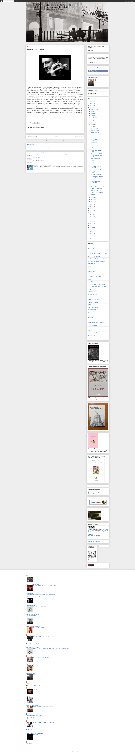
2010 (91, 229)
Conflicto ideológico (31, 731)
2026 (91, 101)
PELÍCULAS (91, 304)
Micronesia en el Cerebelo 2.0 (33, 685)
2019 (91, 210)
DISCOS (90, 266)
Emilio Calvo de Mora (102, 80)
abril (92, 126)
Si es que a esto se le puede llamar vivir (35, 596)
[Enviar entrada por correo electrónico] (30, 122)
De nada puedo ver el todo (33, 647)
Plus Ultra (29, 721)
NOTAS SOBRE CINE (93, 299)
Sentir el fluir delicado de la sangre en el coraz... (97, 187)
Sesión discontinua (31, 605)
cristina (89, 330)
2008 (91, 233)
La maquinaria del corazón (97, 174)
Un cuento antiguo (95, 158)
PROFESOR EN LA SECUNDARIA (35, 733)
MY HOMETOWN (92, 294)
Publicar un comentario (34, 130)
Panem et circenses (95, 130)
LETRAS (90, 289)
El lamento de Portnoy (32, 682)
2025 (91, 103)
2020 (91, 208)
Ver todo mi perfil (99, 82)
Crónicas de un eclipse (31, 615)
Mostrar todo (107, 745)
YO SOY (35, 689)
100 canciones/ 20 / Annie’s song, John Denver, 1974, (97, 150)
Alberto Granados (31, 729)
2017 (91, 214)
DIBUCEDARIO (91, 263)
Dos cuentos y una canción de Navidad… (35, 715)
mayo (92, 124)
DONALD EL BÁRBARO (38, 627)
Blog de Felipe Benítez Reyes (33, 626)
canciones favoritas (93, 325)
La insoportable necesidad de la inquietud (35, 645)
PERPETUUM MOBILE (93, 307)
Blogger (76, 751)
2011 (91, 227)
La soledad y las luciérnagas (95, 133)
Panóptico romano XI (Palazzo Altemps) (41, 657)
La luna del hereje (31, 673)
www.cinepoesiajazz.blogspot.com (96, 536)
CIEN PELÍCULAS (92, 251)
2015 (91, 219)
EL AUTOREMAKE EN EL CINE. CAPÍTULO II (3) (44, 636)
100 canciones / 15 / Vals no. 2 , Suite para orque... (97, 177)
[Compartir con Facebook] (37, 123)
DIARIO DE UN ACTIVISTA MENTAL (97, 261)
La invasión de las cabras (97, 144)
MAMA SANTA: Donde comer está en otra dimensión (43, 706)
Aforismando (30, 144)
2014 (91, 221)
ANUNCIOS (91, 248)
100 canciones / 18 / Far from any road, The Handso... (97, 166)
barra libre (90, 315)
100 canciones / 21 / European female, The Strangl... (97, 139)
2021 (91, 206)
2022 (91, 204)
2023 (91, 107)
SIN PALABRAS (92, 309)
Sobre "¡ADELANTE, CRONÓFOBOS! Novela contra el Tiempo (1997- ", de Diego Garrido (51, 648)
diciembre (93, 109)
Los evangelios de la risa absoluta (34, 656)
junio (92, 122)
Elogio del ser (94, 147)
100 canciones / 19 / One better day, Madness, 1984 (97, 155)
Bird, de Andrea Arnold (31, 718)
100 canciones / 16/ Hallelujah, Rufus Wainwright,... (95, 181)
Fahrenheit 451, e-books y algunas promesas (42, 157)
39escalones (30, 593)
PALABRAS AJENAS (93, 302)
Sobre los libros (94, 135)
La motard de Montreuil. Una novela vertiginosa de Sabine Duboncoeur (46, 697)
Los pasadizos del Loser (32, 688)
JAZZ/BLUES (91, 281)
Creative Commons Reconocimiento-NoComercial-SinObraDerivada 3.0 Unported (97, 533)
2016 (91, 217)
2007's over (91, 246)
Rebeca (92, 160)
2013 (91, 223)
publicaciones (91, 335)
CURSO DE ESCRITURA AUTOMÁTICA (98, 258)
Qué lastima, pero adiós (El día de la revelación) (42, 606)
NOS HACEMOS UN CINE (33, 584)
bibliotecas (90, 317)
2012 (91, 225)
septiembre (94, 115)
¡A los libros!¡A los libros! (33, 644)
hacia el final (29, 743)
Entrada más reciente (32, 136)
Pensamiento (35, 734)
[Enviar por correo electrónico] (33, 123)
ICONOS (90, 279)
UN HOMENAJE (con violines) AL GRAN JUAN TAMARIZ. (45, 598)
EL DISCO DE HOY (92, 274)
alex (89, 312)
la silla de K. (30, 696)
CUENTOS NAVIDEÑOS (94, 256)
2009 (91, 231)
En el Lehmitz (94, 142)
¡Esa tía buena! (36, 666)
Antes (28, 683)
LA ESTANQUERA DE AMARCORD (96, 284)
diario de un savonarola (32, 705)
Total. (34, 619)
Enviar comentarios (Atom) (58, 140)
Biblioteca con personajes (38, 577)
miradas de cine (30, 717)
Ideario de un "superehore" (33, 664)
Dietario (90, 269)
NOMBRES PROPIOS (93, 297)
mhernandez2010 (92, 332)
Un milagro (93, 162)
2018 (91, 212)
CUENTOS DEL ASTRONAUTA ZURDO (97, 253)
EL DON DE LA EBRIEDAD (94, 276)
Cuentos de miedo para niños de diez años (36, 152)
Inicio (56, 136)
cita (89, 327)
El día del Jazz (94, 128)
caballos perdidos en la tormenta (96, 322)
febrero (93, 199)
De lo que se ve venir (96, 190)
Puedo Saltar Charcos (32, 714)
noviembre (93, 111)
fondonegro (29, 576)
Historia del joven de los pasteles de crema (42, 165)
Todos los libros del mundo (97, 192)
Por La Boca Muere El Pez (33, 614)
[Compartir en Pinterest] (39, 123)
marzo (92, 197)
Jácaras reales (30, 617)
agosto (93, 117)
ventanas (90, 338)
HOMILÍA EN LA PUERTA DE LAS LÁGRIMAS (43, 722)
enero (92, 201)
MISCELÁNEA (91, 292)
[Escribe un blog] (34, 123)
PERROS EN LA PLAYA (32, 742)
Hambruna (93, 194)
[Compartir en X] (36, 123)
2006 (91, 238)
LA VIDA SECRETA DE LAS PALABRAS (97, 286)
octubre (93, 113)
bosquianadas (91, 320)
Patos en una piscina (96, 184)
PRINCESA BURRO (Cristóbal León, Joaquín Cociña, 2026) (44, 585)
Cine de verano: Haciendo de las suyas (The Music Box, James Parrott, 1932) (41, 594)
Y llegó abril (35, 674)
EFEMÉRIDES (91, 271)
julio (92, 120)
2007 (91, 236)
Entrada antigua (79, 136)
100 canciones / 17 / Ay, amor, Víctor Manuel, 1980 (96, 171)
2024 (91, 105)
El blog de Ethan (31, 635)
